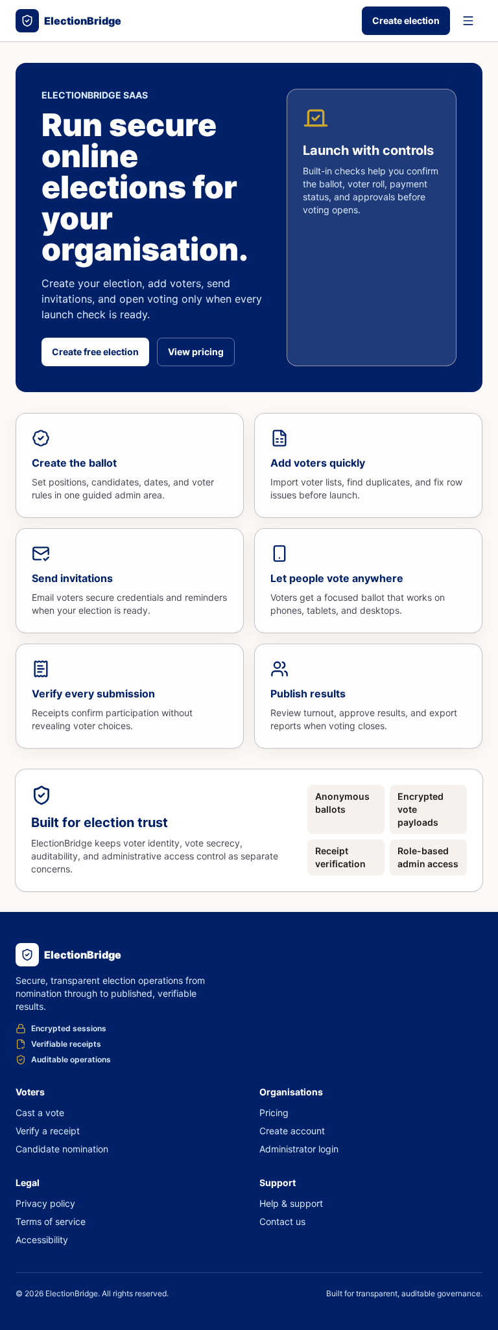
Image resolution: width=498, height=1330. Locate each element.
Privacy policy (45, 1203)
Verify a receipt (48, 1130)
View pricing (196, 351)
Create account (292, 1130)
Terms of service (51, 1221)
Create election (406, 20)
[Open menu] (468, 20)
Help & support (291, 1203)
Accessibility (42, 1239)
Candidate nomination (62, 1148)
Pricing (274, 1112)
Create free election (95, 351)
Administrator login (298, 1148)
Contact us (282, 1221)
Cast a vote (40, 1112)
